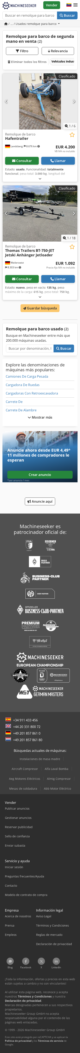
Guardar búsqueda (41, 308)
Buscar (69, 15)
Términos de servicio (50, 1041)
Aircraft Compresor (25, 769)
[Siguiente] (73, 101)
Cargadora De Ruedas (23, 385)
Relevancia (59, 51)
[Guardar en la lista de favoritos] (72, 135)
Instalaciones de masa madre (40, 759)
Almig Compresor (59, 779)
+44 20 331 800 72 (26, 726)
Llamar (60, 161)
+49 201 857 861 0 (26, 733)
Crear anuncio (40, 474)
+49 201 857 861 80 (27, 740)
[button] (75, 5)
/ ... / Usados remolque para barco (32, 24)
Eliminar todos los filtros (28, 62)
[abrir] (40, 178)
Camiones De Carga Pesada (27, 376)
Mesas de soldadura (23, 788)
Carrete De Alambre (21, 410)
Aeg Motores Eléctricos (24, 779)
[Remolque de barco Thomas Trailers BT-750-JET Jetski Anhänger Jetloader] (40, 213)
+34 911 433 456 (25, 720)
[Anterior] (6, 101)
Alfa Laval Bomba (56, 769)
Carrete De (14, 401)
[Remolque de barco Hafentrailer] (40, 101)
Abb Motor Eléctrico (57, 788)
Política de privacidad (18, 1041)
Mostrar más (41, 417)
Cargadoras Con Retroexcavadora (32, 393)
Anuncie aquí (42, 501)
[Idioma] (68, 5)
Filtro (24, 51)
